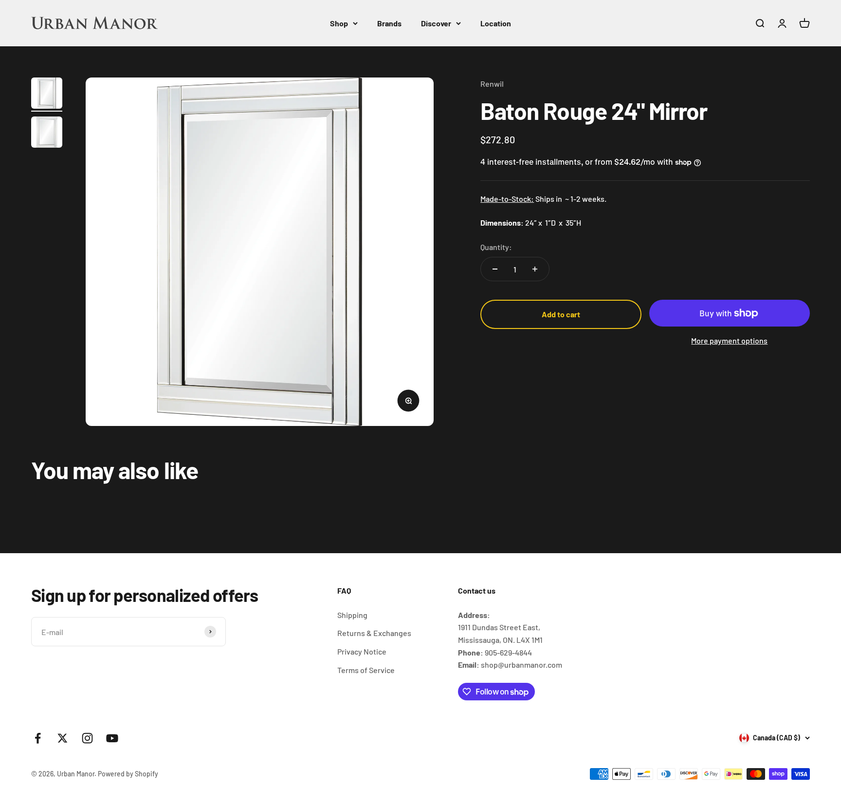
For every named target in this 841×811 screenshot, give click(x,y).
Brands (389, 23)
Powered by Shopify (128, 774)
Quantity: (496, 246)
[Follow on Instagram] (87, 738)
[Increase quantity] (535, 269)
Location (495, 23)
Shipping (352, 614)
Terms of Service (366, 670)
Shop (339, 23)
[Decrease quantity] (495, 269)
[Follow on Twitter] (62, 738)
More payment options (729, 340)
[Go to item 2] (46, 133)
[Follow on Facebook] (37, 738)
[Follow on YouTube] (112, 738)
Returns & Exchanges (374, 632)
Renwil (492, 83)
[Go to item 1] (46, 94)
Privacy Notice (361, 651)
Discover (436, 23)
